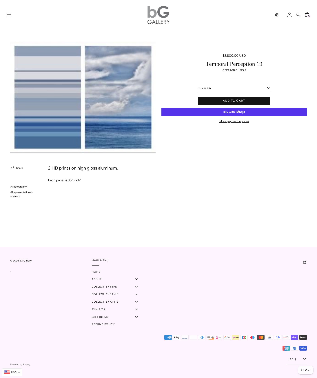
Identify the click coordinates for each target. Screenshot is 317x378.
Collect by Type (104, 286)
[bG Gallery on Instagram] (277, 15)
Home (96, 271)
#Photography (18, 186)
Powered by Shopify (20, 364)
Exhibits (98, 309)
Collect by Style (105, 294)
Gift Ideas (100, 317)
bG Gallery (25, 260)
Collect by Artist (106, 301)
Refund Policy (103, 324)
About (97, 279)
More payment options (234, 121)
